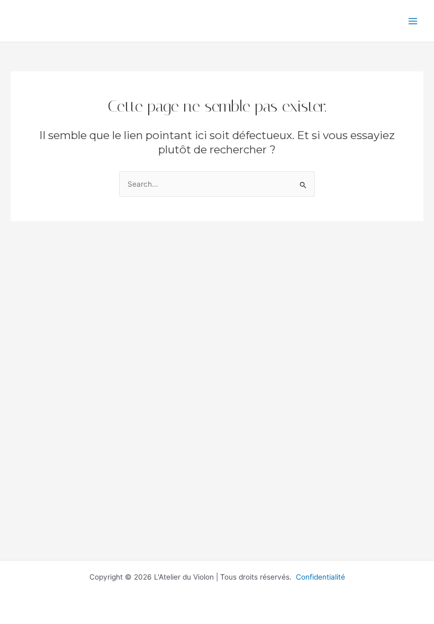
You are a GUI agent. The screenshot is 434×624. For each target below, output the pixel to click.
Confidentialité (320, 577)
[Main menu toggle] (413, 21)
